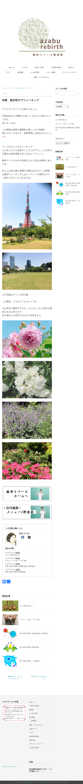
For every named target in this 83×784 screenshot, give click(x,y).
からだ (17, 552)
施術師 (31, 709)
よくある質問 (34, 72)
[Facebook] (23, 537)
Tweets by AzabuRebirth (9, 766)
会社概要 (20, 72)
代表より (71, 67)
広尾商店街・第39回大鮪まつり (38, 677)
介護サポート (33, 729)
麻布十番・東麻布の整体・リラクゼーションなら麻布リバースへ (36, 782)
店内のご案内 (39, 67)
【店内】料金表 (34, 706)
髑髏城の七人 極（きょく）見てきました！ (15, 677)
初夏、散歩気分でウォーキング (25, 88)
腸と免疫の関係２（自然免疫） (30, 661)
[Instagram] (29, 537)
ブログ (8, 72)
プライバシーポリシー (69, 72)
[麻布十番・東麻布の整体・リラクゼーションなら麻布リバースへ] (41, 7)
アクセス (25, 67)
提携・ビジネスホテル (41, 77)
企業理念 (33, 720)
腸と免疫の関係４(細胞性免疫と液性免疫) (21, 566)
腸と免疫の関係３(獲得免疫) (16, 572)
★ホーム (12, 67)
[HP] (27, 493)
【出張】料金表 (56, 67)
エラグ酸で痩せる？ (13, 555)
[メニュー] (27, 511)
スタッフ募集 (50, 72)
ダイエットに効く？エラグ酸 (16, 560)
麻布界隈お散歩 (34, 736)
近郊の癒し (32, 740)
